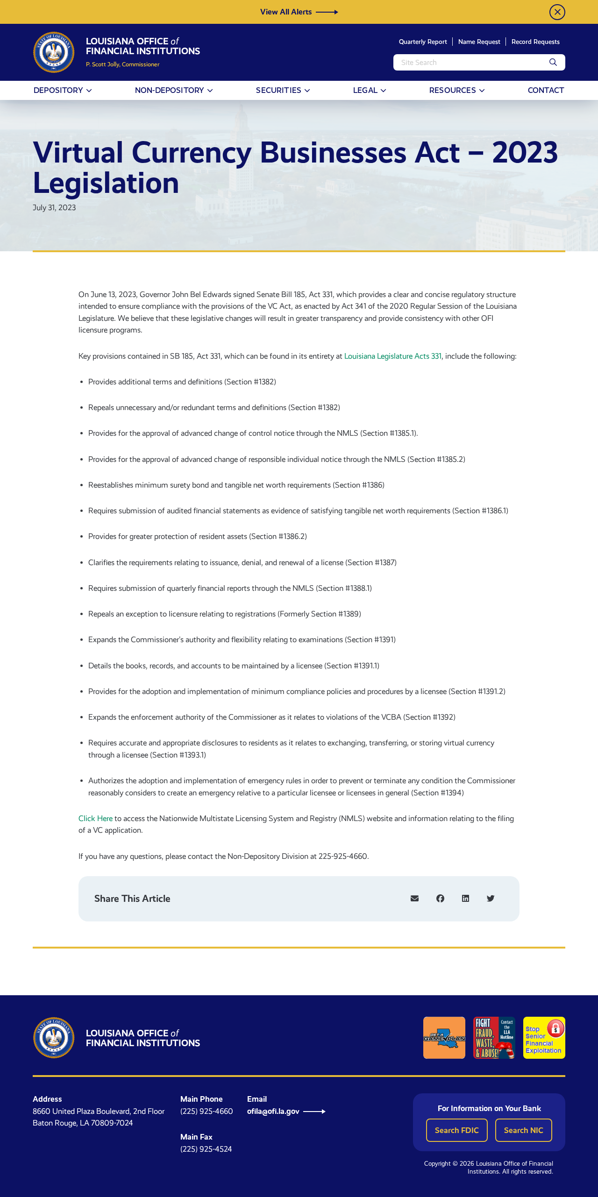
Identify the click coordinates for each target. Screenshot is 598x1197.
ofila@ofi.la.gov (273, 1111)
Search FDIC (457, 1130)
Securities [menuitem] (278, 90)
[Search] (553, 62)
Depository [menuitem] (58, 90)
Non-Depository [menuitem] (169, 90)
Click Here (95, 818)
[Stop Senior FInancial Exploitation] (544, 1038)
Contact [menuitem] (546, 90)
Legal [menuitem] (365, 90)
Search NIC (523, 1130)
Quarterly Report (423, 41)
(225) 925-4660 (206, 1111)
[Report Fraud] (494, 1038)
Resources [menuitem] (452, 90)
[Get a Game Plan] (444, 1038)
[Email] (414, 898)
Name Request (479, 41)
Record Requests (536, 41)
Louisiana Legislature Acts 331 (392, 356)
